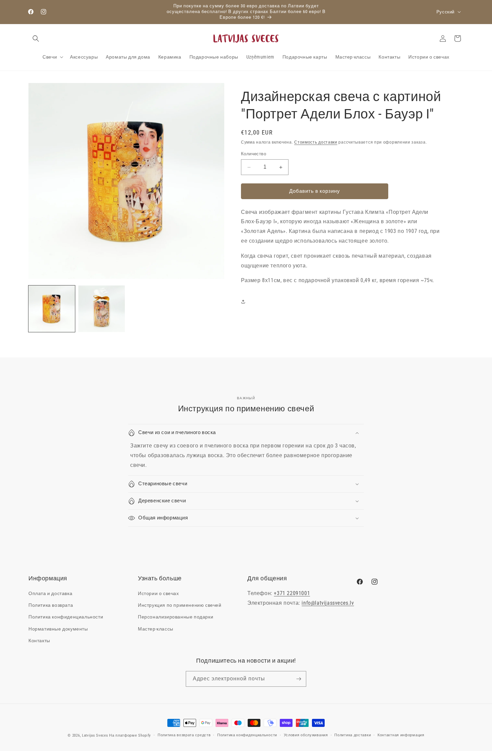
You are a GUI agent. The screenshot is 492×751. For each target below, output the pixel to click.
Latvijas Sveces (95, 735)
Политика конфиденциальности (65, 616)
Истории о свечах (158, 593)
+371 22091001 (292, 593)
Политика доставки (352, 735)
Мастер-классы (155, 629)
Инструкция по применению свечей (180, 605)
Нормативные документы (58, 629)
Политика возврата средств (184, 735)
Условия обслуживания (306, 735)
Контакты (39, 640)
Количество (253, 154)
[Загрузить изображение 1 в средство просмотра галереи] (51, 308)
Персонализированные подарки (175, 616)
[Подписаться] (298, 679)
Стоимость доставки (315, 142)
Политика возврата (50, 605)
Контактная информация (401, 735)
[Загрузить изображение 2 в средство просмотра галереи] (101, 308)
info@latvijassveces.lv (328, 603)
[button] (35, 38)
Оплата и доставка (50, 593)
